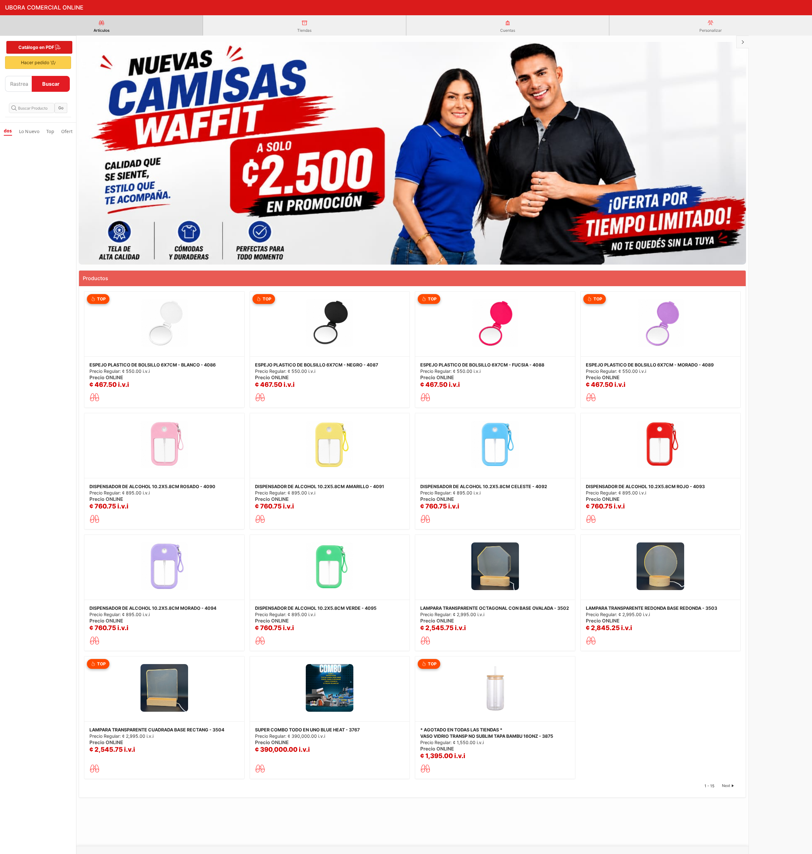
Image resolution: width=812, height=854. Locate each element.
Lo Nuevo (29, 131)
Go (60, 107)
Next (726, 785)
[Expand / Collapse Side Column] (742, 42)
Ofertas (69, 131)
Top (50, 131)
